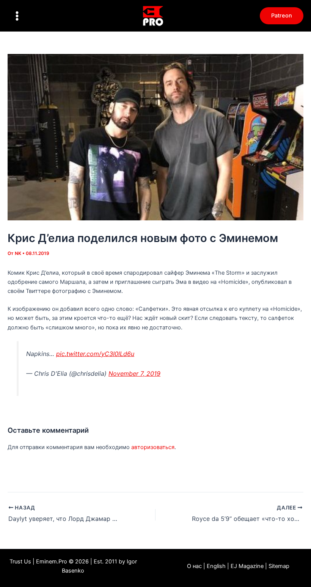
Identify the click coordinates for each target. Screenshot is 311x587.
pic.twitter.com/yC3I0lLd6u (95, 354)
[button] (281, 15)
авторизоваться (152, 447)
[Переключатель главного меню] (17, 15)
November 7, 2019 (134, 373)
